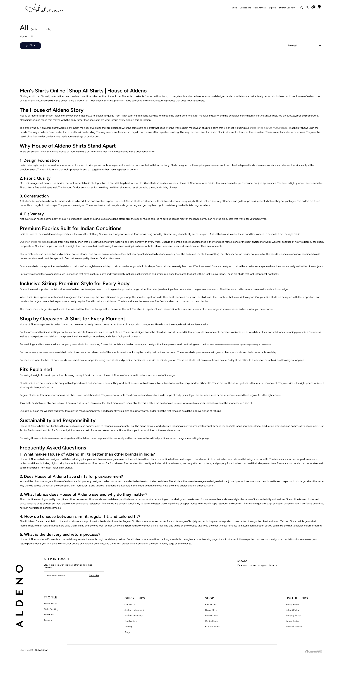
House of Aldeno (29, 426)
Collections (245, 8)
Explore (272, 8)
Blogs (127, 632)
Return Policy (50, 603)
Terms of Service (294, 626)
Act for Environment (134, 610)
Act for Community (134, 615)
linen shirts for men (36, 241)
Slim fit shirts (27, 383)
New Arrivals (260, 8)
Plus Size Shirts (212, 626)
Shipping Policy (293, 615)
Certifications (131, 621)
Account (48, 620)
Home (23, 36)
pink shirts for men (306, 332)
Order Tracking (51, 609)
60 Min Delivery (287, 8)
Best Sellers (210, 604)
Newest (292, 45)
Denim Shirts (211, 621)
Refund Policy (292, 610)
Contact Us (130, 604)
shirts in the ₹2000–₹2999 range (269, 127)
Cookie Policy (292, 621)
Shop (234, 8)
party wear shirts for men (79, 344)
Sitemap (128, 626)
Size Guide (49, 614)
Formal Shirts (211, 615)
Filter (32, 45)
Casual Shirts (211, 610)
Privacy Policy (292, 604)
